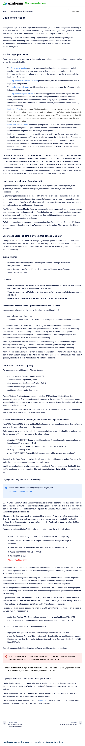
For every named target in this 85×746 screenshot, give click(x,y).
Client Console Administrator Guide (22, 11)
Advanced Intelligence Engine (20, 491)
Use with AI (75, 11)
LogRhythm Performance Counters (24, 81)
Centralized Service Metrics (17, 125)
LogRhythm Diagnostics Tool (22, 94)
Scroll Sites (45, 742)
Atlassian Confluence (57, 742)
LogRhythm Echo (14, 109)
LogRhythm (43, 700)
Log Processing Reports (20, 87)
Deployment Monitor (19, 68)
